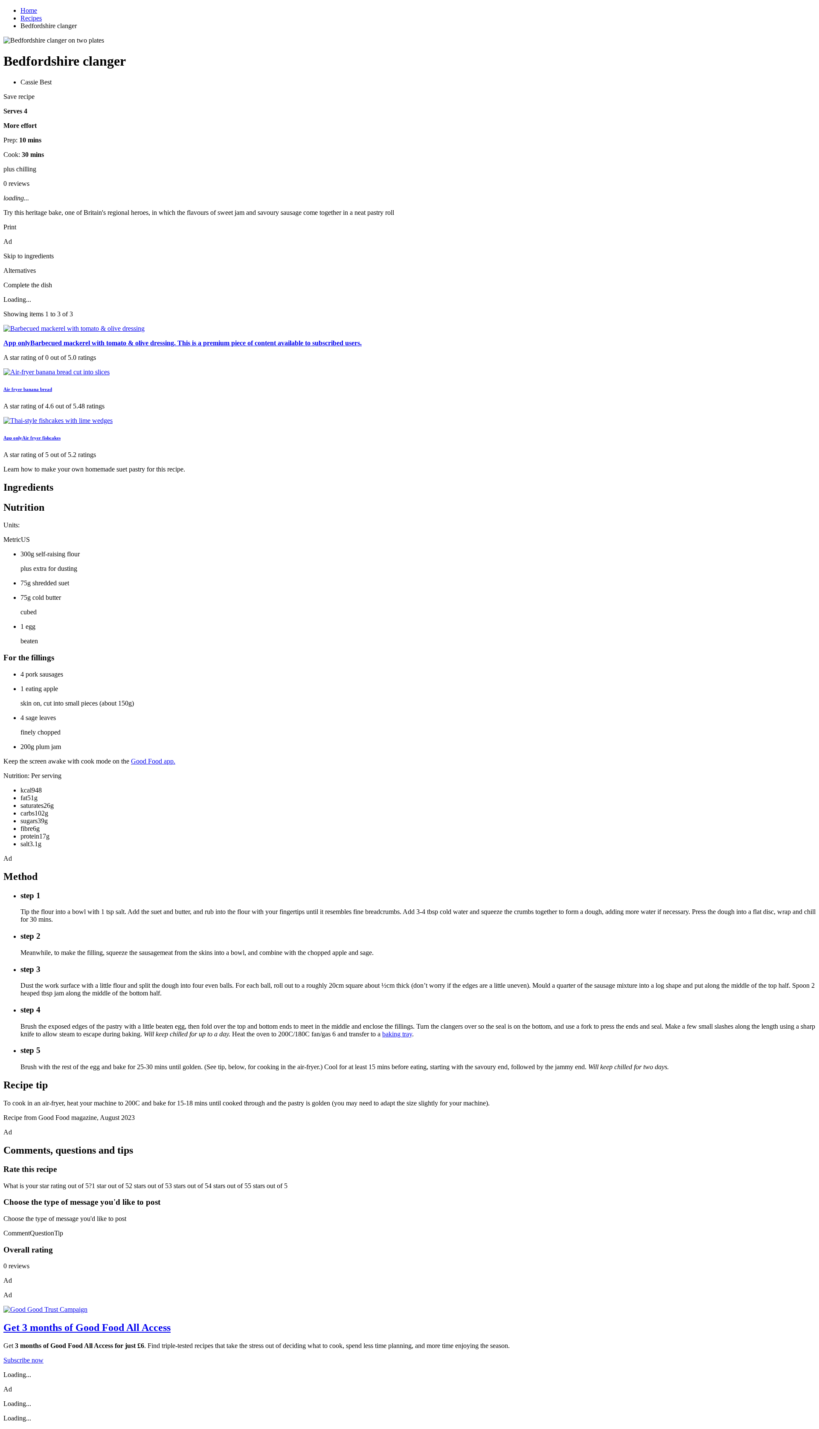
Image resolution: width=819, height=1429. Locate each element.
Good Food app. (153, 761)
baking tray (397, 1034)
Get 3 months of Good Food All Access (87, 1327)
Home (28, 10)
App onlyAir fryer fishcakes (32, 437)
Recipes (31, 18)
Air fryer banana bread (27, 389)
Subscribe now (23, 1360)
